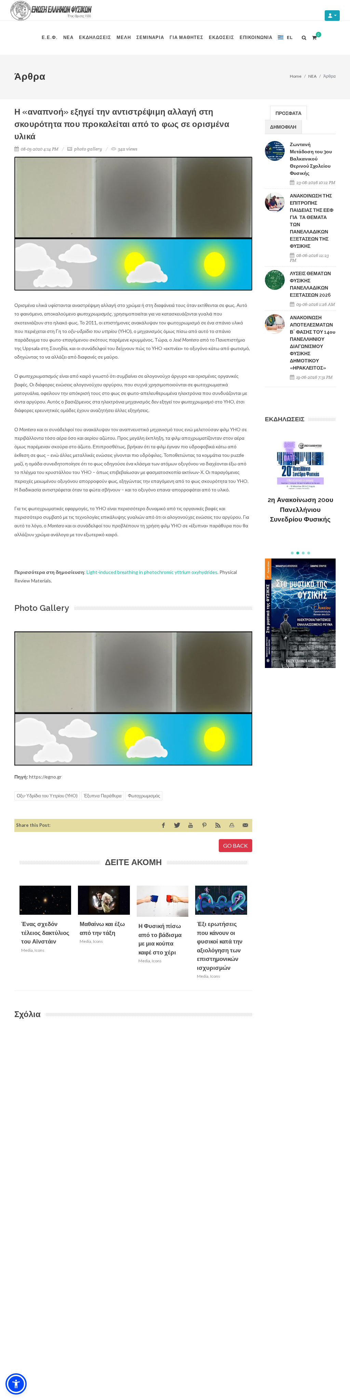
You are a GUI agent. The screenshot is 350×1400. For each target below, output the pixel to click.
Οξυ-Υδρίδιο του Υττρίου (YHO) (47, 795)
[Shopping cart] (314, 36)
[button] (292, 553)
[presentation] (253, 934)
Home (295, 76)
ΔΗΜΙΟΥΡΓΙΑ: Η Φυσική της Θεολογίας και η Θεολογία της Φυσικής (300, 510)
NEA (312, 76)
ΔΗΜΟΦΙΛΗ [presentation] (283, 127)
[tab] (288, 113)
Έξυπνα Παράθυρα (103, 795)
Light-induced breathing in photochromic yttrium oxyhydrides (151, 572)
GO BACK (235, 845)
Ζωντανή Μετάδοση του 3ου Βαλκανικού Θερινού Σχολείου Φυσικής (311, 159)
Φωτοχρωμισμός (144, 795)
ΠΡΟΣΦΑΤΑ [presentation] (288, 113)
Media (27, 950)
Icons (39, 950)
